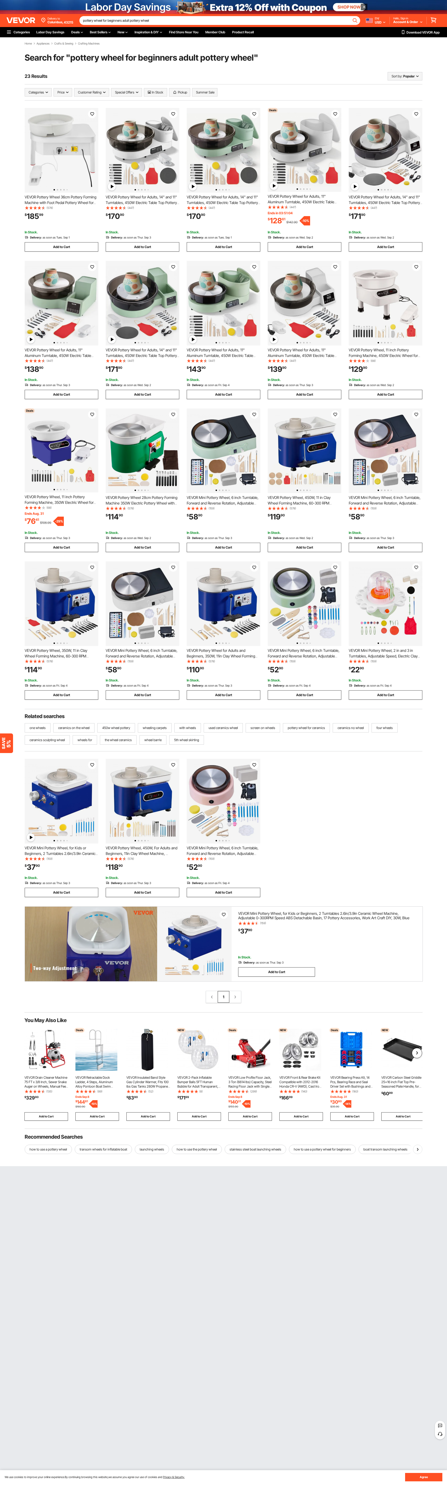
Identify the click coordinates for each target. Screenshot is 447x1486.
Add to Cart (61, 247)
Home (28, 43)
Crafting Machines (89, 43)
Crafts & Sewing (63, 43)
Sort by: (397, 76)
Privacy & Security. (174, 1477)
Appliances (43, 43)
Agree (424, 1477)
